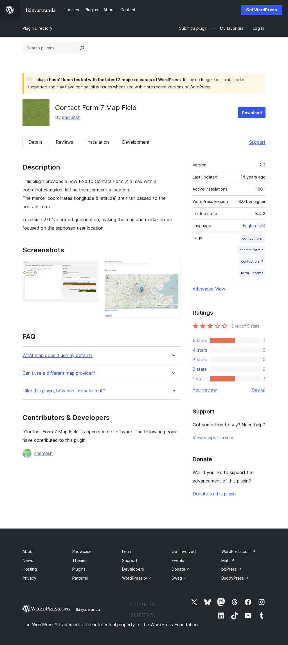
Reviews (64, 142)
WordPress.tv (137, 578)
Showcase (82, 551)
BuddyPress (235, 578)
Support (257, 142)
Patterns (80, 578)
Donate (181, 569)
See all (259, 390)
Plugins (79, 569)
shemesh (71, 117)
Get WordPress (261, 9)
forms (258, 273)
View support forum (213, 437)
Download (252, 112)
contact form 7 (251, 250)
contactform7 (252, 261)
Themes (79, 560)
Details (35, 142)
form (245, 273)
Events (178, 560)
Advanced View (209, 289)
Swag (179, 578)
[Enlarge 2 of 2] (173, 267)
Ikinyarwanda (88, 609)
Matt (228, 560)
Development (136, 142)
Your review (205, 390)
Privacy (29, 578)
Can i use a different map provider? (58, 373)
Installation (97, 142)
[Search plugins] (82, 48)
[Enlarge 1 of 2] (91, 267)
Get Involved (184, 551)
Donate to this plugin (214, 494)
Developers (133, 569)
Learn (127, 551)
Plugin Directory (37, 28)
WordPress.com (238, 551)
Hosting (29, 569)
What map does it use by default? (57, 355)
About (28, 551)
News (27, 560)
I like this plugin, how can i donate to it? (63, 391)
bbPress (231, 569)
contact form (252, 238)
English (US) (254, 225)
